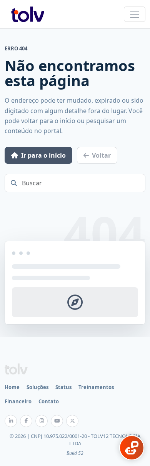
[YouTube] (57, 421)
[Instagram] (41, 421)
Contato (48, 401)
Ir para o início (43, 155)
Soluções (37, 387)
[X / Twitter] (72, 421)
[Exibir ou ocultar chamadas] (131, 447)
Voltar (101, 155)
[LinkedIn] (11, 421)
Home (12, 387)
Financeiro (18, 401)
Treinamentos (96, 387)
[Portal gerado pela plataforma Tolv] (16, 368)
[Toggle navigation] (134, 14)
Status (63, 387)
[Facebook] (26, 421)
